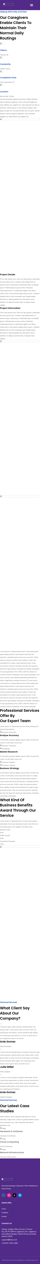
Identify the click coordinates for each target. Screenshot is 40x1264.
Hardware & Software (11, 1131)
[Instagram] (9, 1195)
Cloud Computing (9, 1141)
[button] (31, 5)
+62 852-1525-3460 (10, 1243)
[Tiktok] (14, 1195)
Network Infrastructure (12, 1152)
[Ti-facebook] (3, 1195)
